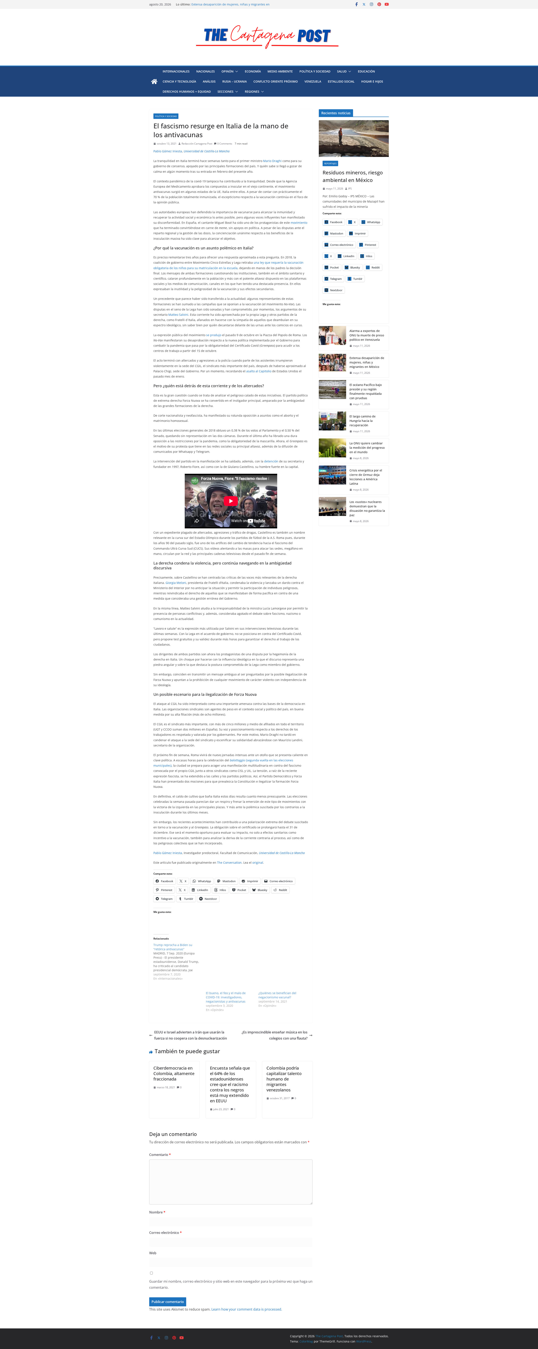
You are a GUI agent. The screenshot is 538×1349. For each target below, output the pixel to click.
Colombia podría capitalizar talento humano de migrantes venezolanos (284, 1079)
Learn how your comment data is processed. (246, 1309)
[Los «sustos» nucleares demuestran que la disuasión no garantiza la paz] (332, 511)
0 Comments (224, 143)
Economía (253, 71)
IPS (350, 188)
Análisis (209, 81)
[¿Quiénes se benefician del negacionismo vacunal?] (282, 967)
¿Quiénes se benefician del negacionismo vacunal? (277, 995)
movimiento (299, 223)
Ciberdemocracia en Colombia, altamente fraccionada (173, 1073)
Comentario (160, 1154)
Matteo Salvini (178, 315)
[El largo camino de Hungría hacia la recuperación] (332, 424)
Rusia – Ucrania (234, 81)
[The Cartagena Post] (154, 81)
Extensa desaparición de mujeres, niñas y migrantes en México (366, 362)
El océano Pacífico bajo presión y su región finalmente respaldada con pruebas (365, 391)
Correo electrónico (165, 1232)
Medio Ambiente (280, 71)
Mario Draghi (272, 161)
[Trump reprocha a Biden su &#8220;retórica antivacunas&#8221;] (179, 962)
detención (271, 461)
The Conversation (229, 863)
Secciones (225, 91)
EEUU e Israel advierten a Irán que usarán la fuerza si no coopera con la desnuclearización (190, 1035)
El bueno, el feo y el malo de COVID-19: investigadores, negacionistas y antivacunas (226, 997)
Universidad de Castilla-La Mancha (206, 151)
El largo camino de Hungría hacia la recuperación (362, 420)
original (257, 863)
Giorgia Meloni (176, 583)
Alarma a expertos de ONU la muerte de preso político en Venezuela (366, 335)
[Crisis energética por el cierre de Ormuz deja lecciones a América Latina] (332, 480)
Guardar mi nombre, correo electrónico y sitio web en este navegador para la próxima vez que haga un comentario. (231, 1284)
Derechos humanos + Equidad (187, 91)
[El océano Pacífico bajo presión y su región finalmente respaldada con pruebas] (332, 394)
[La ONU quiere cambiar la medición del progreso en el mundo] (332, 450)
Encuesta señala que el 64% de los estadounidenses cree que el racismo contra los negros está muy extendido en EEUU (230, 1084)
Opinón (227, 71)
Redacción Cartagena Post (197, 143)
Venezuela (313, 81)
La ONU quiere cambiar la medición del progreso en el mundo (367, 447)
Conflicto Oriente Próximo (275, 81)
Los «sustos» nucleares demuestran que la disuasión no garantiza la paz (367, 508)
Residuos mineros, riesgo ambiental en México (353, 176)
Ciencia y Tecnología (179, 81)
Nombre (157, 1212)
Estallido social (341, 81)
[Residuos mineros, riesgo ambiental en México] (354, 138)
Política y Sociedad (314, 71)
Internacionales (176, 71)
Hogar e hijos (372, 81)
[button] (235, 71)
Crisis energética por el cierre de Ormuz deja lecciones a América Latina (365, 477)
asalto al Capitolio (258, 371)
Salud (342, 71)
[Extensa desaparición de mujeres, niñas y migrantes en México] (332, 365)
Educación (366, 71)
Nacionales (205, 71)
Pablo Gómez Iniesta (167, 151)
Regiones (252, 91)
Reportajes (330, 163)
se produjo (213, 335)
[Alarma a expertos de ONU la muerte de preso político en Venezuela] (332, 338)
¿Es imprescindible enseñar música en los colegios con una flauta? (274, 1035)
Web (152, 1253)
